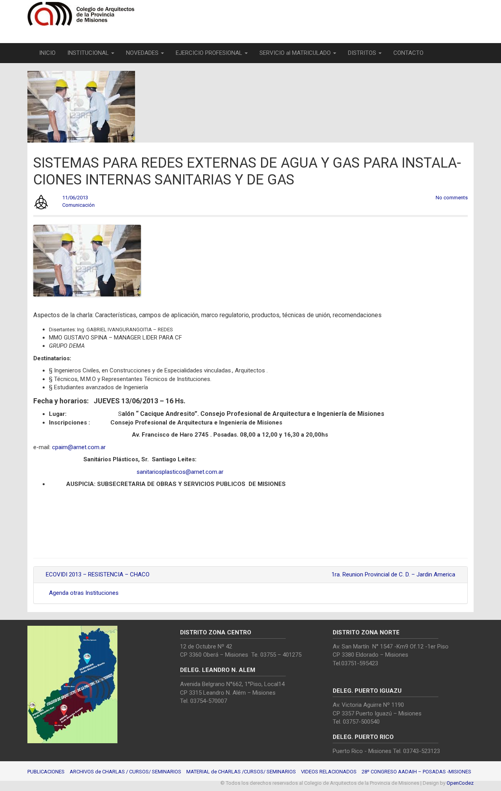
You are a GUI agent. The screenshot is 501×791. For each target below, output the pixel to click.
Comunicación (78, 205)
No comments (452, 197)
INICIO (47, 52)
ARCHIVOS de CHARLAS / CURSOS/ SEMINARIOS (125, 772)
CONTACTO (408, 52)
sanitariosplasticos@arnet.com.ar (180, 471)
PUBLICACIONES (46, 772)
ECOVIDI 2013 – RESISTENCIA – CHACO (97, 574)
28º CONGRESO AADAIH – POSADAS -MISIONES (416, 772)
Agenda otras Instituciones (84, 592)
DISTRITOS (363, 52)
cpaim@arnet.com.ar (79, 447)
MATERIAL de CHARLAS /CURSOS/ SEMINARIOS (241, 772)
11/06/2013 (75, 197)
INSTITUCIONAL (88, 52)
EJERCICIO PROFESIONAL (210, 52)
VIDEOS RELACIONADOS (329, 772)
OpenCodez (460, 783)
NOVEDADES (143, 52)
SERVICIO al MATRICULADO (296, 52)
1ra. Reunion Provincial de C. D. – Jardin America (394, 574)
